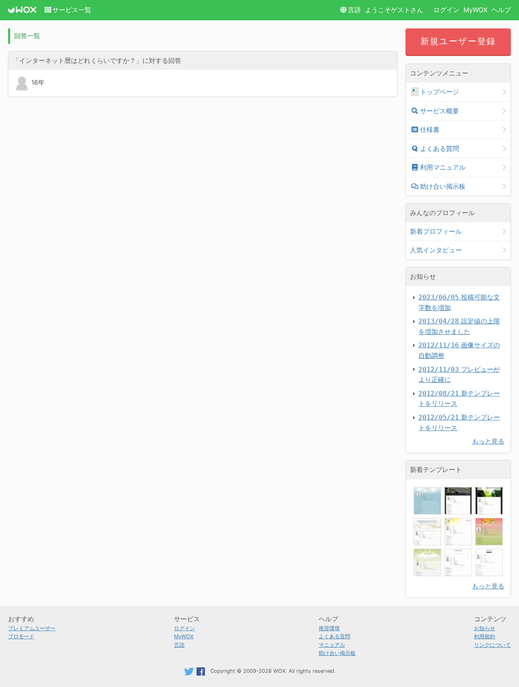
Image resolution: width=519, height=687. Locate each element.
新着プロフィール (436, 231)
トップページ (439, 92)
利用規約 (484, 636)
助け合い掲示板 (442, 186)
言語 (354, 10)
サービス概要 (439, 111)
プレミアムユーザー (32, 628)
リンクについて (492, 645)
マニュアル (332, 645)
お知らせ (484, 628)
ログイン (446, 10)
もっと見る (488, 441)
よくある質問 (439, 148)
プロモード (21, 636)
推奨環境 (329, 628)
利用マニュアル (442, 167)
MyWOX (475, 10)
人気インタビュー (436, 250)
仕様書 (430, 129)
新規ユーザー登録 (458, 41)
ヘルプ (501, 10)
